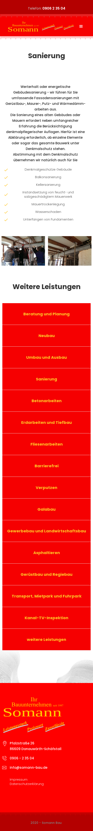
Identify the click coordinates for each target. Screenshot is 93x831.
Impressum (18, 779)
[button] (81, 26)
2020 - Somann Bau (46, 823)
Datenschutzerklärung (27, 784)
